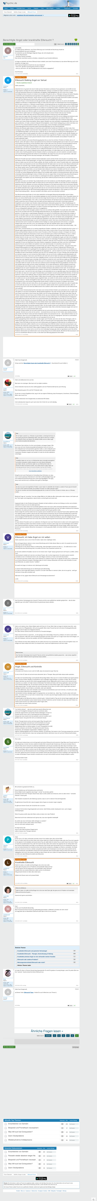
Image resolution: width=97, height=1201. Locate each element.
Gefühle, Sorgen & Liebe (20, 1174)
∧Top (93, 1199)
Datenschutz (34, 1190)
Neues (12, 8)
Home (6, 8)
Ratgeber (36, 8)
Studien (58, 8)
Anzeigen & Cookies (42, 1190)
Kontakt (18, 1190)
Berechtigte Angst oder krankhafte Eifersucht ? (28, 40)
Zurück (48, 1036)
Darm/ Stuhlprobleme (16, 1135)
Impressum (28, 1190)
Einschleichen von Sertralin (18, 1123)
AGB (49, 1190)
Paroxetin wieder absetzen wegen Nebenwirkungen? (27, 1155)
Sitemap (64, 1190)
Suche (29, 8)
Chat (42, 8)
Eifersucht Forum (32, 1174)
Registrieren (67, 8)
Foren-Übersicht (8, 1174)
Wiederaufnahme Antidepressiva (20, 1140)
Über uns (23, 1190)
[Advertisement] (47, 773)
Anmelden (75, 8)
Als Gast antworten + (9, 44)
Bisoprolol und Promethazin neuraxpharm (23, 1127)
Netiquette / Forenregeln (56, 1190)
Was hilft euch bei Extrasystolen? (20, 1131)
